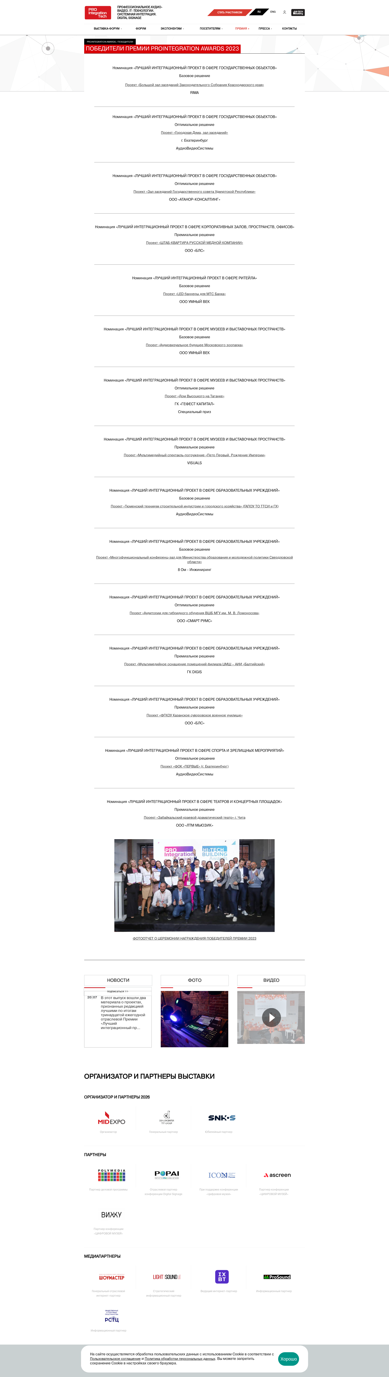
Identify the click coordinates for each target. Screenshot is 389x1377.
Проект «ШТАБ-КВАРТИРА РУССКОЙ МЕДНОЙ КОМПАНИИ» (194, 243)
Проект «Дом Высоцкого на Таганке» (194, 396)
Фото (194, 981)
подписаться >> (117, 992)
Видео (271, 981)
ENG (273, 12)
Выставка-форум (107, 29)
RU (259, 12)
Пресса (264, 29)
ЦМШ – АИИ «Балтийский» (243, 664)
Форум (141, 29)
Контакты (289, 29)
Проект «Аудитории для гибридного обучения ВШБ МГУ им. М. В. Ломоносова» (194, 613)
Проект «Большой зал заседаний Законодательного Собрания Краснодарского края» (194, 85)
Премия (241, 29)
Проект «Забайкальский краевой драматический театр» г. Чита (194, 817)
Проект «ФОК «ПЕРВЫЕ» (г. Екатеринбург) (194, 766)
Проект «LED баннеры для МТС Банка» (194, 294)
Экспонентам (171, 29)
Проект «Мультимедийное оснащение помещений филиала (173, 664)
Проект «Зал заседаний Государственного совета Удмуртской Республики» (194, 191)
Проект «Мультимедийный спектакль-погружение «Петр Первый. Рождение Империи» (194, 455)
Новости (118, 981)
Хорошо (288, 1359)
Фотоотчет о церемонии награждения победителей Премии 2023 (194, 938)
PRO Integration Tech (98, 12)
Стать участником (229, 12)
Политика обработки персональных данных (180, 1359)
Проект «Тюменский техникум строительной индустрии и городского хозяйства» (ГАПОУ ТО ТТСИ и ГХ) (194, 506)
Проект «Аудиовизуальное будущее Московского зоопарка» (194, 345)
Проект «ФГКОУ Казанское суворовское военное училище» (195, 715)
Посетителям (210, 29)
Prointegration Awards (101, 42)
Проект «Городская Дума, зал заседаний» (194, 132)
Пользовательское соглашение (115, 1359)
